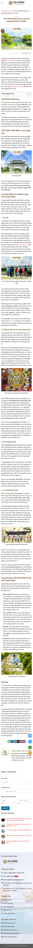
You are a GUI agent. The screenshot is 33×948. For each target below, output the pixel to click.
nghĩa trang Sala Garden (16, 86)
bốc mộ (11, 321)
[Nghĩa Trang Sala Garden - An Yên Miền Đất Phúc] (16, 3)
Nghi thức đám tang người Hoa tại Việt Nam (18, 835)
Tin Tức (11, 11)
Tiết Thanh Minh (11, 60)
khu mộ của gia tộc (22, 244)
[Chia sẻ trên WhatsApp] (8, 741)
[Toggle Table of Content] (28, 93)
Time (18, 803)
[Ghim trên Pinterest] (21, 741)
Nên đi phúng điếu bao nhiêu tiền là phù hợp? (17, 842)
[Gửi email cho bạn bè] (18, 741)
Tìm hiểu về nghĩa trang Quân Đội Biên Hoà (18, 830)
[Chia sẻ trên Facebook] (11, 741)
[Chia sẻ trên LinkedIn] (24, 741)
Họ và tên (4, 778)
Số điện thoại (5, 787)
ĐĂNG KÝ (5, 808)
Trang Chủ (4, 11)
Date (2, 803)
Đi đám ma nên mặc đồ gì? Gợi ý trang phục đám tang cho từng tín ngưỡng (19, 819)
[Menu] (2, 3)
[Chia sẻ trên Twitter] (15, 741)
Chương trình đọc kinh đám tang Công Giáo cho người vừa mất (18, 825)
